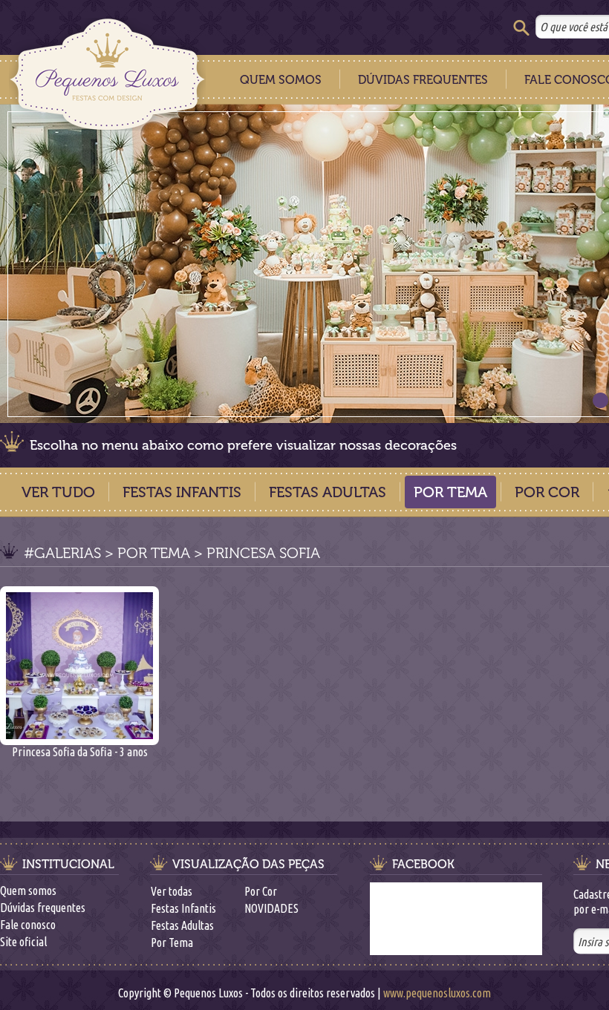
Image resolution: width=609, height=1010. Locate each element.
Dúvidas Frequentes (423, 80)
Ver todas (171, 891)
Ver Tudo (58, 492)
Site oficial (23, 941)
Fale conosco (28, 924)
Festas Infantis (182, 492)
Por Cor (547, 492)
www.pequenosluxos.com (437, 993)
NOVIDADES (271, 908)
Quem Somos (281, 80)
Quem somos (28, 890)
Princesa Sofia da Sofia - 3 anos (80, 751)
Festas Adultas (327, 492)
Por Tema (450, 492)
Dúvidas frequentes (42, 907)
